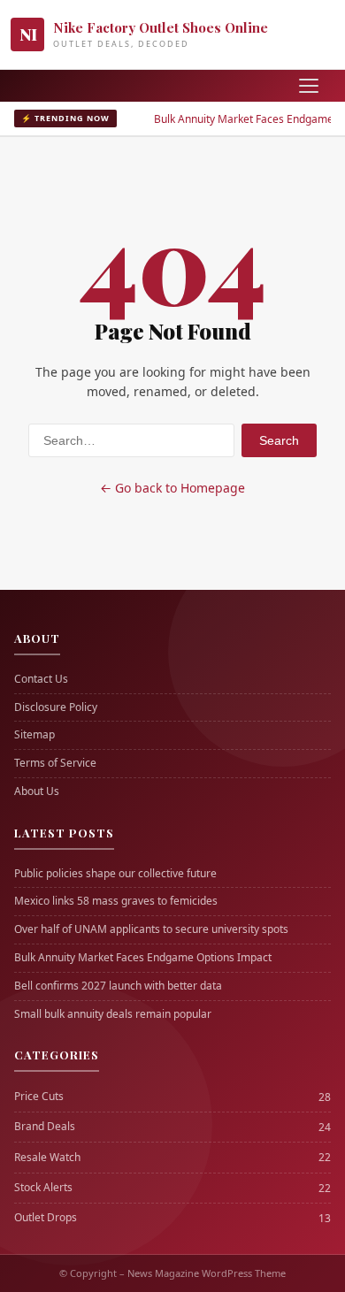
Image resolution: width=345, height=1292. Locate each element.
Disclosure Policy (55, 707)
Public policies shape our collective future (115, 874)
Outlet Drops (45, 1218)
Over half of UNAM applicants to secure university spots (151, 929)
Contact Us (41, 679)
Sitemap (34, 735)
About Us (36, 791)
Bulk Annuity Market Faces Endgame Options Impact (143, 958)
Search (279, 440)
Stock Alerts (43, 1188)
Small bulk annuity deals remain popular (112, 1014)
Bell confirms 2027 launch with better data (118, 986)
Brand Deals (44, 1127)
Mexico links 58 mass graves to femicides (116, 901)
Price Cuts (39, 1096)
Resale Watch (47, 1158)
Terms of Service (55, 763)
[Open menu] (309, 86)
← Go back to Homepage (172, 487)
